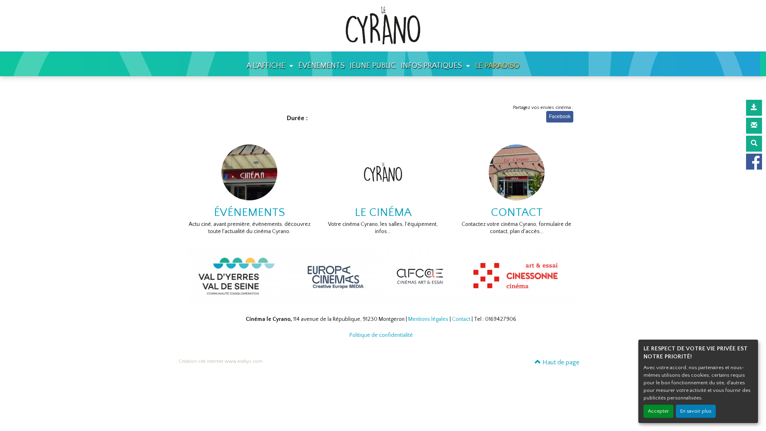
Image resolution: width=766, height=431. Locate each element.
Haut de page (560, 362)
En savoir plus (695, 411)
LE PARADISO (497, 65)
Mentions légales (428, 319)
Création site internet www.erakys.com (221, 361)
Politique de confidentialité (381, 335)
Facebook (560, 116)
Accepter (658, 411)
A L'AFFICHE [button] (267, 65)
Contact (461, 319)
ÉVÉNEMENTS (321, 65)
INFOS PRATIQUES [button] (432, 65)
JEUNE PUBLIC (373, 65)
